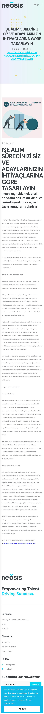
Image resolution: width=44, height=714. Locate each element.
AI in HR (5, 628)
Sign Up (35, 684)
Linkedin (9, 669)
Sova (4, 624)
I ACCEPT (22, 709)
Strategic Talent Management (15, 619)
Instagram (10, 664)
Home (15, 48)
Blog (25, 48)
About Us (6, 642)
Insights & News (9, 646)
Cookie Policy (10, 703)
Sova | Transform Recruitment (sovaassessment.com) (19, 544)
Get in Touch (7, 651)
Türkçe (36, 4)
